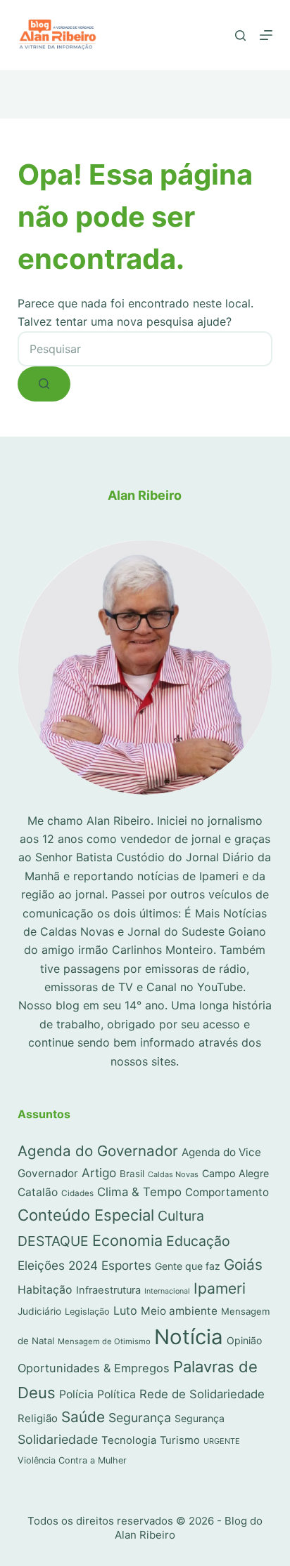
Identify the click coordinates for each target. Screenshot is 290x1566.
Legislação (87, 1311)
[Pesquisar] (240, 35)
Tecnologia (128, 1440)
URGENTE (221, 1441)
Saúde (83, 1417)
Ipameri (220, 1288)
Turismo (180, 1440)
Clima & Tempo (139, 1192)
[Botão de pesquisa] (44, 384)
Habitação (45, 1289)
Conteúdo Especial (86, 1215)
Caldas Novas (173, 1174)
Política (116, 1394)
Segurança (139, 1417)
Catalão (38, 1192)
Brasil (132, 1173)
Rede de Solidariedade (202, 1394)
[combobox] (145, 348)
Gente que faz (187, 1266)
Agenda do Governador (98, 1151)
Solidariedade (58, 1439)
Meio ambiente (179, 1311)
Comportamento (227, 1192)
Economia (127, 1240)
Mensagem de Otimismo (104, 1341)
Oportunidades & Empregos (94, 1368)
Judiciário (39, 1311)
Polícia (76, 1394)
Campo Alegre (235, 1173)
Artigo (99, 1172)
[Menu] (266, 35)
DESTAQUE (53, 1241)
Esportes (126, 1265)
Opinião (244, 1340)
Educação (198, 1241)
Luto (125, 1310)
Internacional (167, 1291)
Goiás (243, 1264)
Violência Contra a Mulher (72, 1460)
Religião (38, 1418)
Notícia (188, 1337)
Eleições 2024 (58, 1265)
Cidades (77, 1193)
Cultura (181, 1215)
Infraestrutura (108, 1290)
